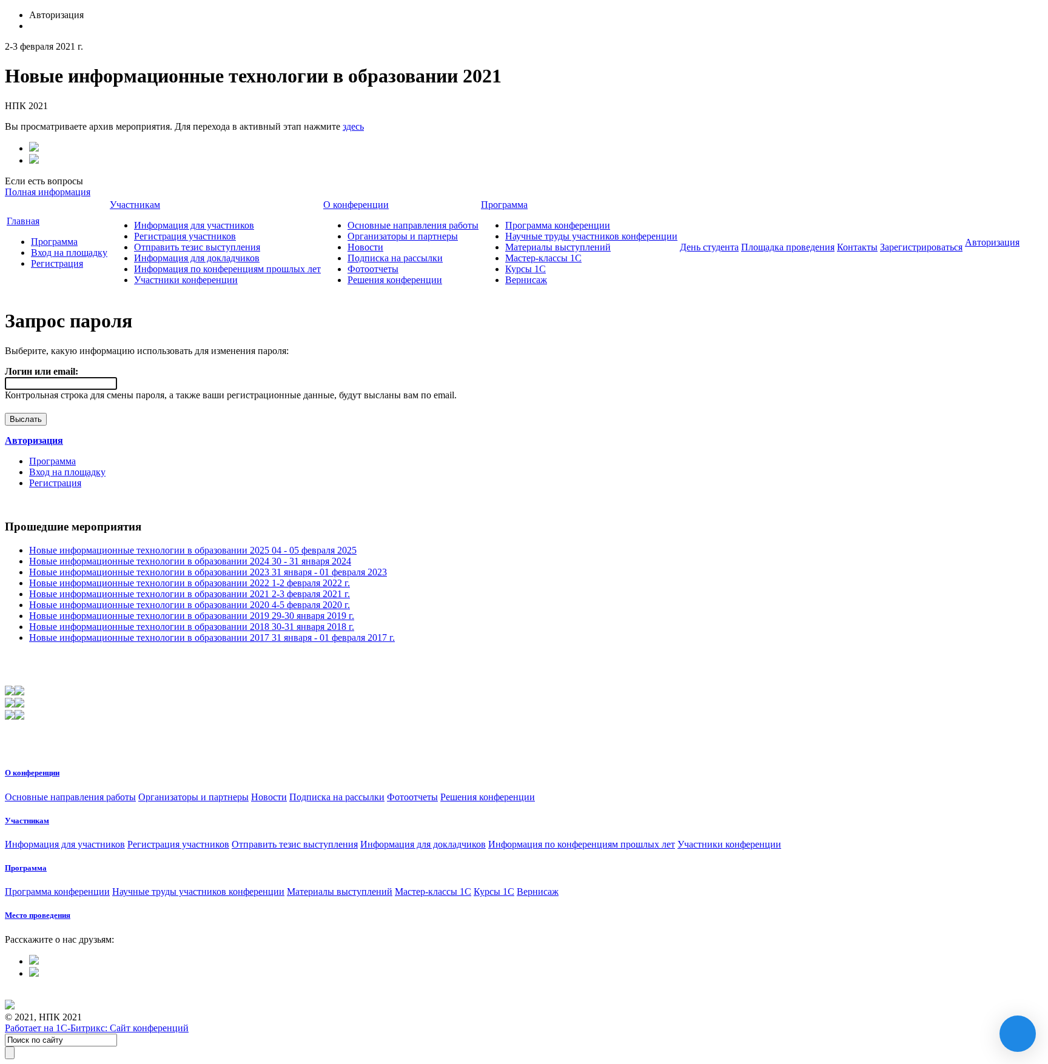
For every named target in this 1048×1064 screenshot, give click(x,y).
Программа (54, 241)
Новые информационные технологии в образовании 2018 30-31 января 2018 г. (191, 626)
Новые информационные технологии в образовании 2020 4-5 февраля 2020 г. (189, 605)
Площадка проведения (788, 247)
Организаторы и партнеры (403, 236)
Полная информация (47, 192)
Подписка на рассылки (395, 258)
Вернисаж (526, 280)
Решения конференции (395, 280)
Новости (365, 247)
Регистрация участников (185, 236)
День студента (709, 247)
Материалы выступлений (558, 247)
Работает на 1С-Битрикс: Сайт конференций (97, 1028)
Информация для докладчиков (197, 258)
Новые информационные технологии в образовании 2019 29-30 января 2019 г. (191, 616)
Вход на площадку (69, 252)
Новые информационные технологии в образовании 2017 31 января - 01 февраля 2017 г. (212, 637)
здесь (353, 126)
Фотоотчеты (373, 269)
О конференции (356, 204)
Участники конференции (186, 280)
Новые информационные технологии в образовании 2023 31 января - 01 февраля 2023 (208, 572)
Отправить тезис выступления (197, 247)
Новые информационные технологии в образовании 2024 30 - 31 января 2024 (190, 561)
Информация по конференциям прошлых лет (227, 269)
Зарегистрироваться (921, 247)
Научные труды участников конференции (591, 236)
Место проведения (37, 915)
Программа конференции (557, 225)
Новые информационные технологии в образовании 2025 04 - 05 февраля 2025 (193, 550)
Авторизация (992, 242)
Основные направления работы (413, 225)
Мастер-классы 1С (543, 258)
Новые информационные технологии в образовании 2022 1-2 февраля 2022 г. (189, 583)
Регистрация (57, 263)
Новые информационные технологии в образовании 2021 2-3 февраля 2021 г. (189, 594)
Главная (23, 221)
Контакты (857, 247)
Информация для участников (194, 225)
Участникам (135, 204)
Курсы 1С (525, 269)
